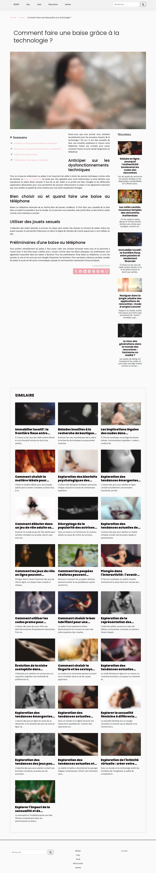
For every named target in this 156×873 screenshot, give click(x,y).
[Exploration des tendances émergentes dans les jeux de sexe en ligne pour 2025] (35, 697)
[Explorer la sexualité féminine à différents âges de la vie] (121, 697)
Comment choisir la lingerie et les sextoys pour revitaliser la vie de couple (77, 671)
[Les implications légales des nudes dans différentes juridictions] (121, 413)
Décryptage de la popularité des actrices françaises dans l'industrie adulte (76, 529)
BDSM (16, 4)
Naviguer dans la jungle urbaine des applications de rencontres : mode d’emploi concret (130, 301)
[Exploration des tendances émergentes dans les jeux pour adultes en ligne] (121, 461)
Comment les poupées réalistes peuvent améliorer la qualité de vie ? (76, 576)
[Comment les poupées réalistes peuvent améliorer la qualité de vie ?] (78, 555)
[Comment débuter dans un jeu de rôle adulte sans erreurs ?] (35, 508)
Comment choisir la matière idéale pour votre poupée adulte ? (32, 480)
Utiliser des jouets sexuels (25, 154)
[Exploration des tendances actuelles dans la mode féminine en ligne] (121, 649)
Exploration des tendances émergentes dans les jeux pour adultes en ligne (119, 482)
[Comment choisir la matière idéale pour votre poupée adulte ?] (35, 461)
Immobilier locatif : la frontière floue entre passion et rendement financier (130, 255)
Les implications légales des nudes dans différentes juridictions (120, 433)
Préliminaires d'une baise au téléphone (31, 160)
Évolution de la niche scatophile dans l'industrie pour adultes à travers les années (35, 671)
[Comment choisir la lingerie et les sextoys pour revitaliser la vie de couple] (78, 649)
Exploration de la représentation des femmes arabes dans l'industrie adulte (117, 623)
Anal (39, 4)
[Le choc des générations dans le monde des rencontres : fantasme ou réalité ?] (130, 330)
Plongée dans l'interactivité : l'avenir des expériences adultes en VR (120, 576)
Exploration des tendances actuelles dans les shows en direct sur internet (77, 718)
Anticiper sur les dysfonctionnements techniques (35, 143)
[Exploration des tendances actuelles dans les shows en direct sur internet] (78, 697)
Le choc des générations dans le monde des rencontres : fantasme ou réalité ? (130, 348)
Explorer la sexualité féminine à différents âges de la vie (117, 716)
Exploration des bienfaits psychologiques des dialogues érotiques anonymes (77, 482)
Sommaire (20, 137)
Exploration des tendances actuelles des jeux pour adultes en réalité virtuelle (120, 529)
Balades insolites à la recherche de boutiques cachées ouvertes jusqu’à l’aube (77, 434)
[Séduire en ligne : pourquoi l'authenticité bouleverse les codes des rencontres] (130, 148)
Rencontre (53, 4)
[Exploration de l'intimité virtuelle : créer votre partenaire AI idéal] (121, 744)
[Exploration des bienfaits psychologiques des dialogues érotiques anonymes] (78, 461)
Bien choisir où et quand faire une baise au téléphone (37, 149)
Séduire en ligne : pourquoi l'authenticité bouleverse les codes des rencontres (130, 165)
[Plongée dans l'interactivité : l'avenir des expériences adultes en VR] (121, 555)
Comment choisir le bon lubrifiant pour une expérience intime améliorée (76, 623)
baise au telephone (32, 179)
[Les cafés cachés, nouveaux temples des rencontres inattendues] (130, 196)
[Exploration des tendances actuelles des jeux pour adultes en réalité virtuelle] (121, 508)
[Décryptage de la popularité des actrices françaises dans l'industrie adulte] (78, 508)
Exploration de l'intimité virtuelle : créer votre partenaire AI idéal (120, 763)
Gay (28, 4)
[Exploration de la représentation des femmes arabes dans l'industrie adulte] (121, 602)
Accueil (13, 17)
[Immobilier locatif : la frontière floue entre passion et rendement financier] (130, 239)
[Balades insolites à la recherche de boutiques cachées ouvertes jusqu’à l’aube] (78, 413)
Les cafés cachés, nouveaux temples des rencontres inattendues (130, 211)
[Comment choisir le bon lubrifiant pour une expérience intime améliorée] (78, 602)
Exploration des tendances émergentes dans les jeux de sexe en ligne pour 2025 (34, 718)
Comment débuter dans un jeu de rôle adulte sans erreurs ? (35, 527)
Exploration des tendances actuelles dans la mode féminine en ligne (119, 671)
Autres (68, 4)
